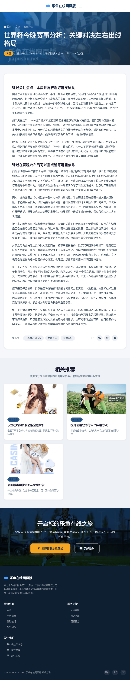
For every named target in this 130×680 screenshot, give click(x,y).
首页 (8, 26)
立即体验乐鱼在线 (52, 548)
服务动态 (11, 626)
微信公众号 (17, 644)
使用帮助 (75, 610)
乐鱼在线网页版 (64, 6)
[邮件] (123, 672)
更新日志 (75, 621)
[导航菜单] (81, 6)
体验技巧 (11, 621)
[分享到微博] (107, 338)
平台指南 (11, 615)
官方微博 (15, 650)
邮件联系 (15, 655)
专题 (17, 26)
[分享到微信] (100, 338)
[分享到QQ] (115, 338)
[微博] (115, 672)
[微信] (107, 672)
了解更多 (89, 548)
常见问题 (75, 615)
